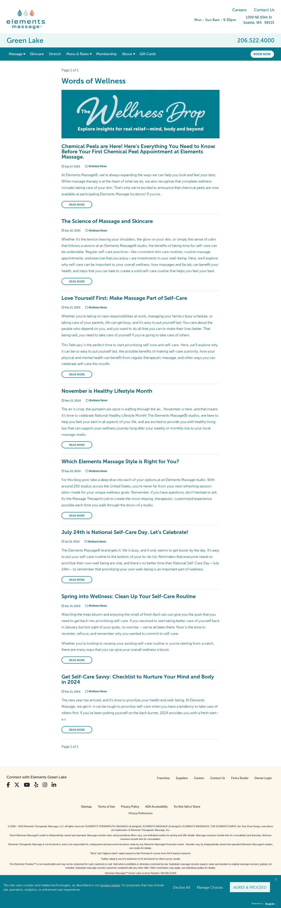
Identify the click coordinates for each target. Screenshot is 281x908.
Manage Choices (210, 887)
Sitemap (86, 806)
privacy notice (110, 885)
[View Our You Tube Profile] (27, 785)
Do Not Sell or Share (187, 806)
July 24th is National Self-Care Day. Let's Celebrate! (124, 532)
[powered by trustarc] (270, 903)
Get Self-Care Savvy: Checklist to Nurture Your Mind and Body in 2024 (137, 679)
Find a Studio (239, 778)
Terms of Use (106, 806)
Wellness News (97, 166)
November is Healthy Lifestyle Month (106, 391)
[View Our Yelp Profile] (36, 785)
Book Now (262, 54)
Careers (239, 10)
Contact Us (264, 10)
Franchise (163, 778)
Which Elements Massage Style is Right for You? (120, 461)
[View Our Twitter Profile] (17, 785)
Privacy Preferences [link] (141, 813)
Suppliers (182, 778)
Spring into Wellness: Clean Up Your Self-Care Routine (128, 596)
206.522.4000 (255, 40)
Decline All (181, 887)
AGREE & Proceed (250, 887)
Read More (77, 204)
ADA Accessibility (156, 806)
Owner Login (263, 778)
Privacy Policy (130, 806)
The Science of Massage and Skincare (107, 221)
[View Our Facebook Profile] (8, 785)
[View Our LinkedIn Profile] (54, 785)
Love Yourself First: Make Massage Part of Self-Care (124, 298)
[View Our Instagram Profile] (45, 785)
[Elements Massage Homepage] (29, 19)
